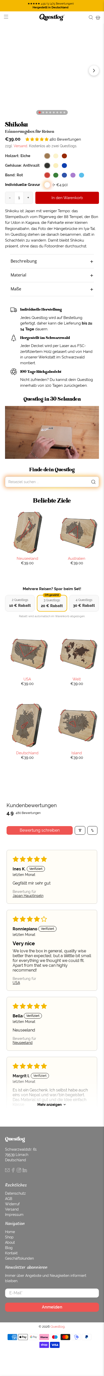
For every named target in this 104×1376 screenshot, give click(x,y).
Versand (20, 146)
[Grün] (56, 175)
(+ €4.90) (60, 185)
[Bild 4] (54, 112)
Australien (76, 558)
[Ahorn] (56, 156)
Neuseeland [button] (23, 1043)
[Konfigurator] (39, 112)
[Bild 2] (46, 112)
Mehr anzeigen (49, 1105)
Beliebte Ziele (52, 500)
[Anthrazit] (47, 165)
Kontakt (11, 1253)
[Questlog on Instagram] (19, 1171)
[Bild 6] (61, 112)
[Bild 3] (50, 112)
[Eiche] (47, 156)
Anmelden (52, 1307)
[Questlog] (52, 17)
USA (27, 679)
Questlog (57, 1326)
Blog (9, 1248)
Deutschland (27, 753)
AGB (8, 1199)
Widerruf (12, 1204)
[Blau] (64, 175)
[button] (37, 139)
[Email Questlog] (7, 1171)
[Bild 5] (57, 112)
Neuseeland (27, 558)
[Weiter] (94, 71)
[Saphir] (64, 165)
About (10, 1242)
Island (76, 753)
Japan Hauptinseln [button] (28, 896)
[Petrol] (82, 175)
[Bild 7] (64, 112)
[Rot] (47, 175)
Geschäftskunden (19, 1258)
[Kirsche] (64, 156)
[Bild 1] (43, 112)
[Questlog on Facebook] (13, 1171)
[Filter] (80, 830)
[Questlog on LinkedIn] (24, 1171)
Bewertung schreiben (40, 830)
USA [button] (16, 983)
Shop (9, 1237)
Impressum (14, 1215)
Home (10, 1232)
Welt (76, 679)
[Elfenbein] (56, 165)
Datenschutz (15, 1193)
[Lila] (73, 175)
